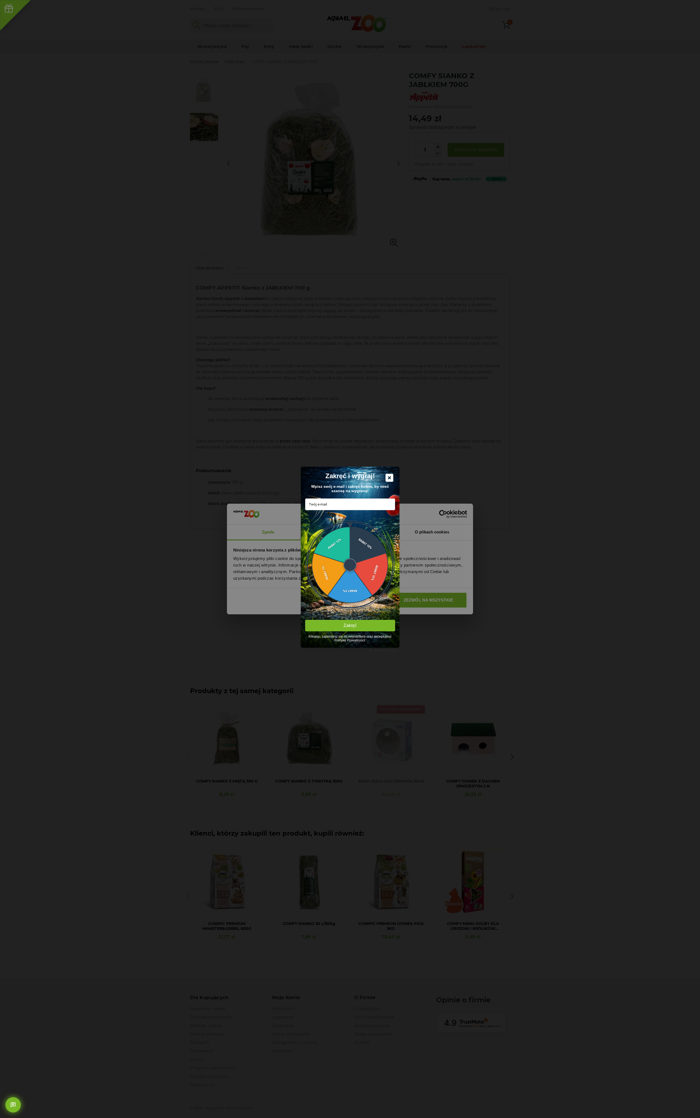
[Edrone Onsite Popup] (350, 559)
